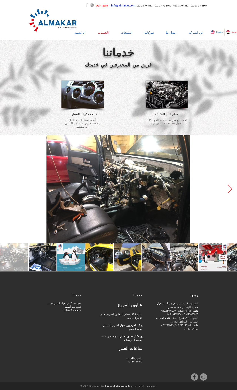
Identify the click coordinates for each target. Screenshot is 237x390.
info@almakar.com (123, 5)
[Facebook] (87, 5)
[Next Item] (230, 189)
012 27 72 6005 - (164, 5)
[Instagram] (92, 5)
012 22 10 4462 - (146, 5)
